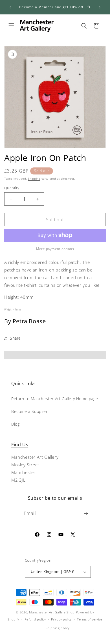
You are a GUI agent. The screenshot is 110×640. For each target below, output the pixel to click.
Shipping (34, 178)
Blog (15, 424)
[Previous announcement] (10, 7)
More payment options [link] (55, 248)
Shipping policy (58, 628)
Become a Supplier (29, 411)
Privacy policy (61, 619)
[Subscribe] (86, 513)
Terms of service (89, 619)
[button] (11, 26)
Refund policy (35, 619)
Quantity (11, 187)
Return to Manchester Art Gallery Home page (54, 398)
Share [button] (15, 338)
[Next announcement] (99, 7)
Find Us (19, 444)
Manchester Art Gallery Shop (52, 612)
